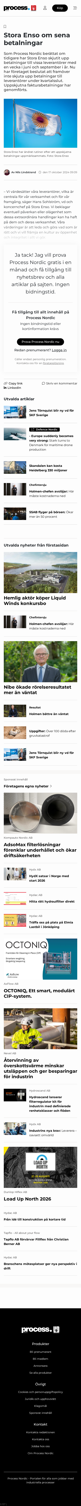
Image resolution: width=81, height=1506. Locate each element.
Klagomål (40, 1406)
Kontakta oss (40, 1439)
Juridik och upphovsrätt (40, 1399)
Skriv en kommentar (61, 383)
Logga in (59, 350)
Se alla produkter (40, 1372)
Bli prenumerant (40, 1352)
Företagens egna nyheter (26, 786)
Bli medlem (40, 1359)
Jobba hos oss (40, 1446)
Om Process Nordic (40, 1453)
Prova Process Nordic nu (40, 342)
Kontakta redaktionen (40, 1432)
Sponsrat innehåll (40, 1413)
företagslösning (53, 363)
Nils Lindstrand (25, 172)
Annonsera (40, 1365)
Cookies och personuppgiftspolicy (40, 1392)
